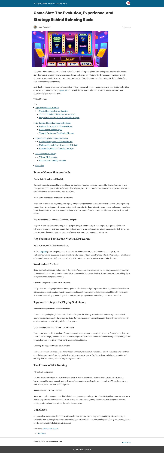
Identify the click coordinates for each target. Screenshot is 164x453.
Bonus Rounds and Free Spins (50, 129)
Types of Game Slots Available (47, 107)
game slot (63, 90)
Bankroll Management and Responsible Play (56, 141)
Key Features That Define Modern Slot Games (53, 123)
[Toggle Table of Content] (35, 104)
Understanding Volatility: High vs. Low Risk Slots (58, 145)
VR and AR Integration (48, 157)
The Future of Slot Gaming (45, 153)
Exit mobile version (82, 449)
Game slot (42, 433)
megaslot (43, 251)
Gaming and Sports (50, 428)
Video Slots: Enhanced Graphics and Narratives (57, 114)
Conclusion (39, 165)
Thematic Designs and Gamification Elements (56, 133)
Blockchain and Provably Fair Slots (52, 160)
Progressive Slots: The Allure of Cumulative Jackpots (59, 117)
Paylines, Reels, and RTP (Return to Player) (55, 126)
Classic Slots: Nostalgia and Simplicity (53, 111)
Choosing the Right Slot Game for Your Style (56, 148)
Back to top (126, 442)
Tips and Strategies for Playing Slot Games (51, 138)
